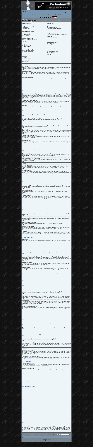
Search (64, 12)
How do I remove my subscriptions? (51, 48)
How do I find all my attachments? (51, 52)
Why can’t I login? (24, 24)
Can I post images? (24, 57)
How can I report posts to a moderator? (27, 49)
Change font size (70, 11)
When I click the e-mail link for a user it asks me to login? (29, 39)
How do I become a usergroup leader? (52, 27)
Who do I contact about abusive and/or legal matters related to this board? (56, 56)
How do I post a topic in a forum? (26, 42)
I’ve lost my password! (25, 27)
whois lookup (35, 426)
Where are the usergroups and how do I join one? (53, 26)
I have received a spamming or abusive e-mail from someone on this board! (57, 34)
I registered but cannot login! (26, 28)
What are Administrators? (50, 24)
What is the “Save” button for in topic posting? (28, 50)
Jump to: (54, 434)
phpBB (43, 439)
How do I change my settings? (26, 34)
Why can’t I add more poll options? (26, 45)
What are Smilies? (24, 56)
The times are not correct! (25, 35)
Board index (25, 11)
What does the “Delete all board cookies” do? (28, 31)
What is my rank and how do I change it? (27, 38)
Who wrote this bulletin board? (51, 55)
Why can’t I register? (25, 30)
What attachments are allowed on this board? (53, 51)
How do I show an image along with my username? (29, 37)
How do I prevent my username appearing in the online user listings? (31, 26)
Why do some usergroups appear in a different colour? (54, 28)
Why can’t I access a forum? (26, 47)
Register (67, 12)
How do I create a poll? (25, 44)
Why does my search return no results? (52, 41)
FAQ (61, 12)
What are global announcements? (26, 58)
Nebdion (48, 440)
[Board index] (46, 5)
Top (23, 69)
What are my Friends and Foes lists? (52, 37)
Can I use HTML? (24, 55)
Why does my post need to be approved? (27, 51)
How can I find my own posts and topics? (52, 44)
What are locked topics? (25, 60)
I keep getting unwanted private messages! (52, 33)
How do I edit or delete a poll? (26, 46)
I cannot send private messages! (51, 32)
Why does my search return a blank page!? (52, 42)
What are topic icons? (25, 61)
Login (70, 12)
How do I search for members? (51, 43)
